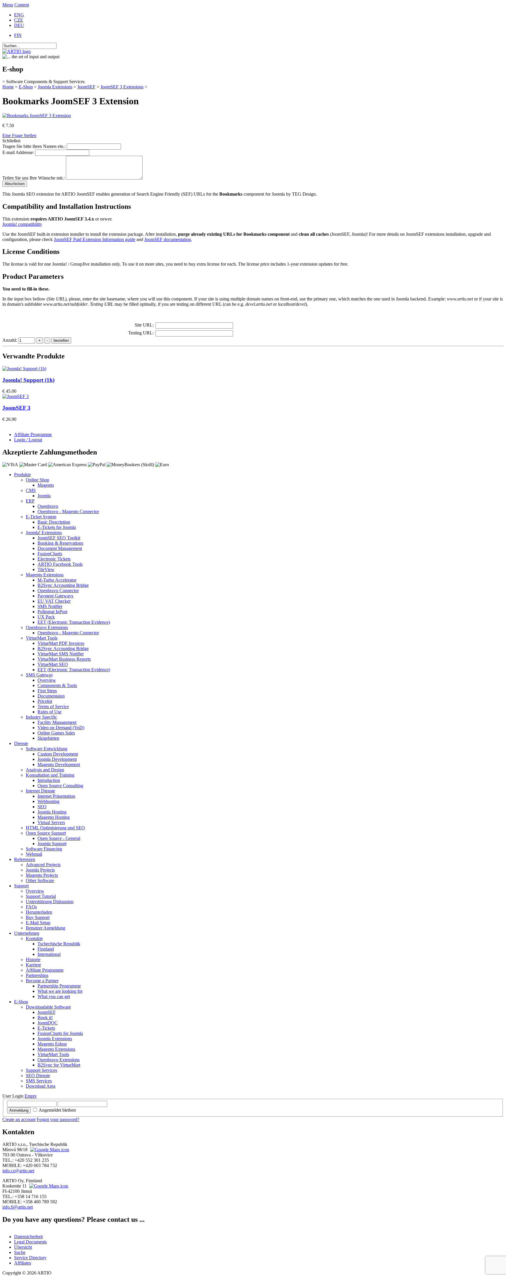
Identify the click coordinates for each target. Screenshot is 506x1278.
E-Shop (26, 86)
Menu (7, 4)
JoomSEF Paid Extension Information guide (94, 239)
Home (8, 86)
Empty (31, 1096)
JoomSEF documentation (167, 239)
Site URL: (144, 324)
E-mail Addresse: (18, 152)
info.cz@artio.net (18, 1170)
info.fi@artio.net (17, 1206)
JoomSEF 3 (16, 408)
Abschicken (15, 184)
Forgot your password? (58, 1119)
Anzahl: (10, 340)
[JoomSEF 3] (15, 396)
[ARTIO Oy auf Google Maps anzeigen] (48, 1185)
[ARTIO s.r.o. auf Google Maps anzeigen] (49, 1149)
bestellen (61, 340)
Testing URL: (141, 332)
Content (21, 4)
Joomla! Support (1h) (28, 380)
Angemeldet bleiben (57, 1110)
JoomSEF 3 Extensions (121, 86)
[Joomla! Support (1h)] (24, 368)
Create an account (18, 1119)
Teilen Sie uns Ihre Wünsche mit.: (33, 177)
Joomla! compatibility (22, 224)
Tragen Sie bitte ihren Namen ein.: (34, 146)
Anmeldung (18, 1110)
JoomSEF (86, 86)
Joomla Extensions (55, 86)
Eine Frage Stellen (19, 135)
